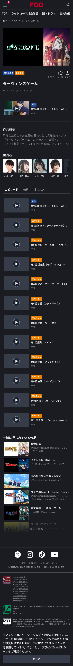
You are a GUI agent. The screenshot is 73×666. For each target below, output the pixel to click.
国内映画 (65, 13)
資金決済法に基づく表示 (54, 567)
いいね (60, 77)
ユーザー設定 (19, 563)
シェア (67, 77)
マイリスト (52, 77)
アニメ (14, 21)
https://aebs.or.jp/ (27, 626)
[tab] (13, 189)
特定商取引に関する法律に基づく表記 (24, 567)
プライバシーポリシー (49, 563)
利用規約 (32, 563)
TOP (4, 13)
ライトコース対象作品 (24, 13)
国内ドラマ (49, 13)
